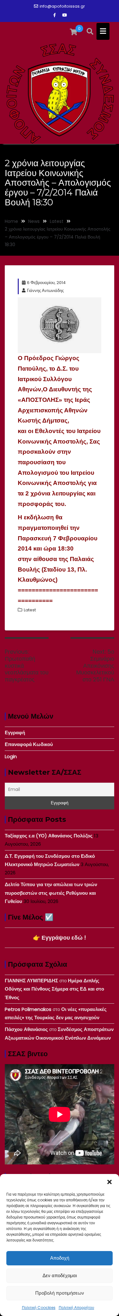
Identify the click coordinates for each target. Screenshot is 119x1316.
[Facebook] (55, 15)
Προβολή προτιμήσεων (59, 1293)
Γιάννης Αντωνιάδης (45, 291)
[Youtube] (65, 15)
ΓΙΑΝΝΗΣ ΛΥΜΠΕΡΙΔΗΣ (31, 980)
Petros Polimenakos (28, 1009)
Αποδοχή (59, 1258)
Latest (30, 610)
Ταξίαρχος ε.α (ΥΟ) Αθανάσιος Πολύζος (49, 835)
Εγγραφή (15, 732)
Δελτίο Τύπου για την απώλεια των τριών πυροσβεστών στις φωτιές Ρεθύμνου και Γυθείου (51, 893)
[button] (109, 1182)
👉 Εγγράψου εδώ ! (59, 938)
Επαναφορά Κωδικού (29, 744)
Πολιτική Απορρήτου (76, 1307)
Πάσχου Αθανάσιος (26, 1029)
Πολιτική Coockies (39, 1307)
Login (11, 756)
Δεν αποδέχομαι (60, 1275)
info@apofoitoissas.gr (62, 6)
